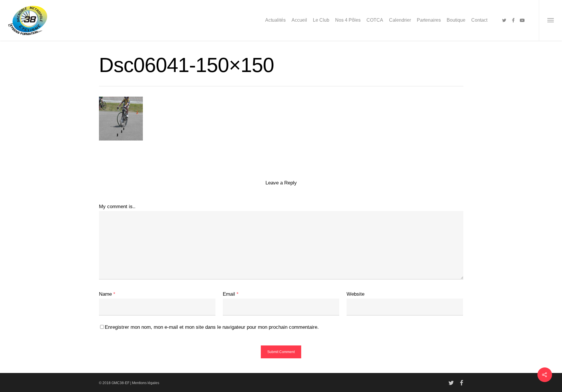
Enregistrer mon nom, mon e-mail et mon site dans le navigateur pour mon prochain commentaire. (212, 327)
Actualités (275, 20)
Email (231, 294)
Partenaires (429, 20)
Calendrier (400, 20)
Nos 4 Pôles (348, 20)
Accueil (299, 20)
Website (355, 294)
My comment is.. (117, 206)
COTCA (374, 20)
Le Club (321, 20)
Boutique (456, 20)
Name (107, 294)
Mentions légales (145, 383)
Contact (479, 20)
